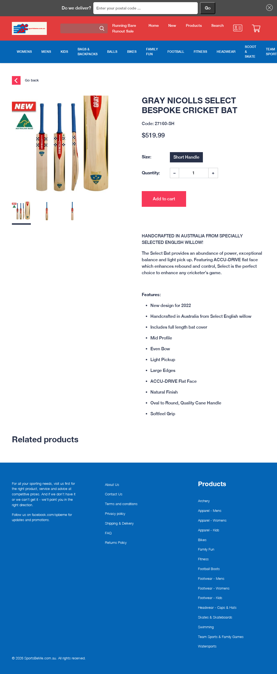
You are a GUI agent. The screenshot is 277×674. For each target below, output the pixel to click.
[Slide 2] (46, 213)
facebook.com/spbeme (49, 514)
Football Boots (209, 569)
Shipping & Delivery (119, 523)
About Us (112, 484)
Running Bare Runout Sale (124, 28)
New (172, 25)
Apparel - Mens (209, 510)
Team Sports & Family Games (220, 636)
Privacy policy (115, 513)
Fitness (203, 559)
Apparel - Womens (212, 520)
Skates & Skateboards (215, 617)
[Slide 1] (21, 213)
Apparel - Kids (208, 530)
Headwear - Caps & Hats (217, 607)
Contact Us (113, 494)
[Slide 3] (72, 213)
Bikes (202, 540)
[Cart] (256, 28)
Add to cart (164, 198)
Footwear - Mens (211, 578)
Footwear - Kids (210, 598)
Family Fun (206, 549)
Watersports (207, 646)
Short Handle (186, 157)
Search (217, 25)
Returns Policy (116, 542)
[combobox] (84, 28)
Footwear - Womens (213, 588)
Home (154, 25)
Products (194, 25)
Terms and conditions (121, 504)
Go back (31, 80)
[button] (268, 7)
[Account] (237, 28)
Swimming (206, 627)
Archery (204, 501)
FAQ (108, 533)
